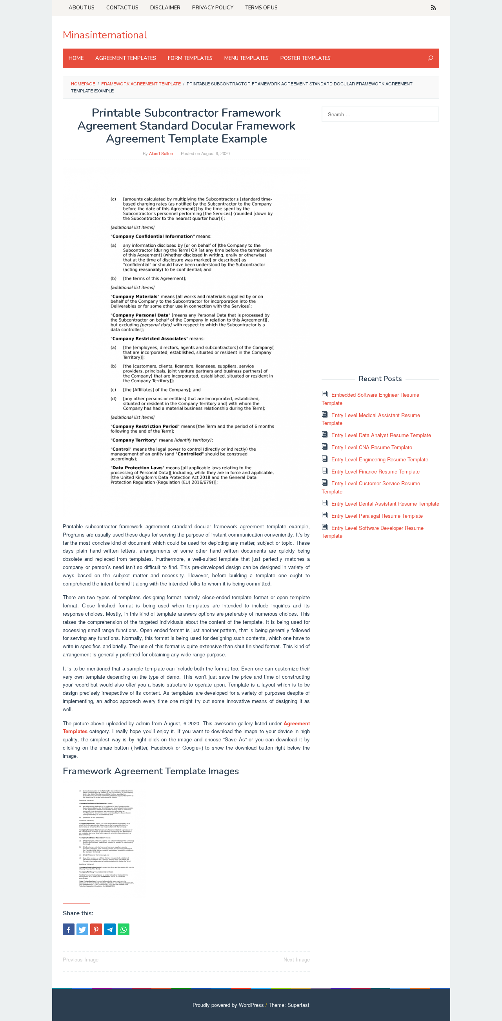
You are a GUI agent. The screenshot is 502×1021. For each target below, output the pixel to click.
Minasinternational (105, 35)
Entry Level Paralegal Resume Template (377, 515)
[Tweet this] (82, 929)
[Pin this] (96, 929)
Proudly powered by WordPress (228, 1004)
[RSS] (433, 8)
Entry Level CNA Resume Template (371, 447)
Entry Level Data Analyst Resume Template (381, 435)
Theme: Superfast (289, 1004)
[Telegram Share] (110, 929)
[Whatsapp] (123, 929)
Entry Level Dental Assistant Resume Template (385, 503)
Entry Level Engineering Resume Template (379, 459)
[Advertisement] (380, 247)
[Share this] (69, 929)
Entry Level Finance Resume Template (375, 471)
